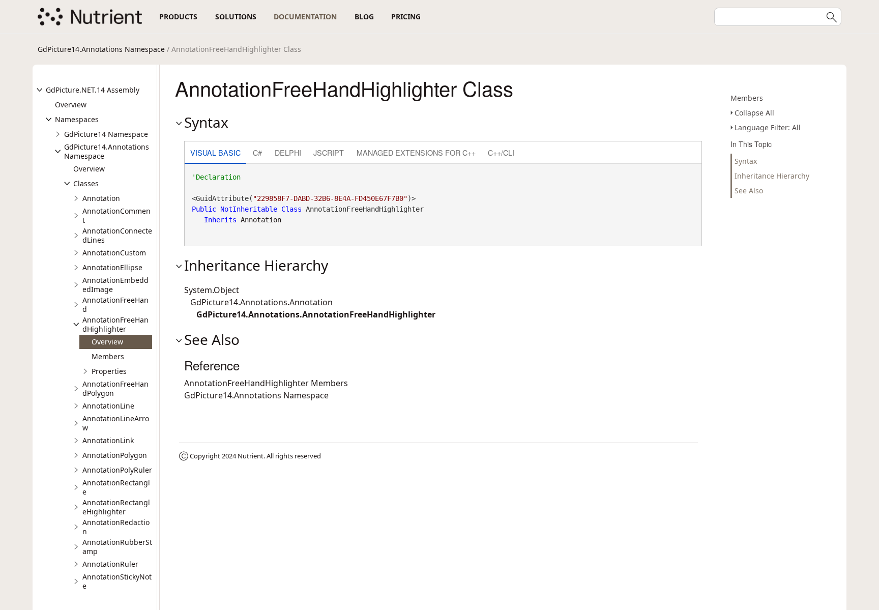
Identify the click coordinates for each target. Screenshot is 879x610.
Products (178, 16)
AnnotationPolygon (114, 455)
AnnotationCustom (114, 252)
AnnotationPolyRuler (117, 470)
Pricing (406, 16)
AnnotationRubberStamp (117, 546)
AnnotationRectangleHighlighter (116, 507)
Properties (109, 371)
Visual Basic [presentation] (215, 152)
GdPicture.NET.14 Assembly (92, 90)
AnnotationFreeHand (115, 304)
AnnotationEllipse (112, 267)
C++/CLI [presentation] (501, 152)
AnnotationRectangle (116, 487)
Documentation (305, 16)
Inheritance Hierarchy (772, 176)
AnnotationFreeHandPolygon (115, 388)
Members (108, 356)
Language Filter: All (768, 127)
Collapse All (754, 113)
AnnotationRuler (110, 564)
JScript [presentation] (328, 152)
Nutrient (250, 455)
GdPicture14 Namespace (106, 134)
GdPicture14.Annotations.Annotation (261, 302)
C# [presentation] (257, 152)
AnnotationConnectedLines (117, 235)
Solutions (235, 16)
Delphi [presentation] (288, 152)
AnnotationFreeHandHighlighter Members (266, 383)
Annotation (101, 198)
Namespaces (77, 119)
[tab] (215, 153)
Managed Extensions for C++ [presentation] (416, 152)
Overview (70, 104)
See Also (749, 190)
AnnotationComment (116, 215)
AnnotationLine (108, 406)
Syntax (746, 161)
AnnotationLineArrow (115, 423)
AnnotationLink (108, 440)
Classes (86, 183)
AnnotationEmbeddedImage (115, 284)
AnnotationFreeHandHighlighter (115, 324)
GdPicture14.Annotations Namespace (101, 49)
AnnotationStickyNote (117, 581)
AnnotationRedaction (116, 526)
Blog (364, 16)
